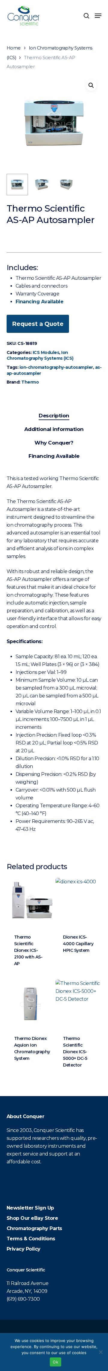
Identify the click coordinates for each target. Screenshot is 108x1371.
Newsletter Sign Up (30, 1208)
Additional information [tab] (54, 429)
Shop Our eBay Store (32, 1218)
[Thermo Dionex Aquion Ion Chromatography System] (30, 1004)
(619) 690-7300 (23, 1299)
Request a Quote (38, 323)
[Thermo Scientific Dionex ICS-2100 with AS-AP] (30, 902)
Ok (55, 1362)
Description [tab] (54, 416)
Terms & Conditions (31, 1239)
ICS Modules (46, 352)
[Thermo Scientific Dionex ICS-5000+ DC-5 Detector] (79, 1004)
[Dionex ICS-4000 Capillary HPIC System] (79, 902)
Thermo (30, 382)
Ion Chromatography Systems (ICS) (40, 355)
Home (14, 48)
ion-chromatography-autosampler (56, 367)
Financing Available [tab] (54, 456)
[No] (101, 1352)
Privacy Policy (23, 1249)
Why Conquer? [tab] (53, 443)
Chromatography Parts (34, 1228)
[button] (98, 16)
